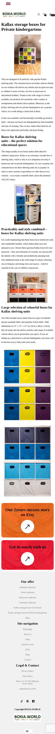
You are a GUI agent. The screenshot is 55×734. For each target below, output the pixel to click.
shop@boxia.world (27, 689)
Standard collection (27, 587)
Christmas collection (27, 602)
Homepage (27, 629)
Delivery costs (27, 644)
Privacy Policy (27, 671)
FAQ (27, 649)
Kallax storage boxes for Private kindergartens (27, 613)
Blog (27, 654)
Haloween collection (27, 597)
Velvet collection (28, 592)
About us (27, 634)
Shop (27, 618)
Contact (27, 660)
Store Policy (27, 676)
